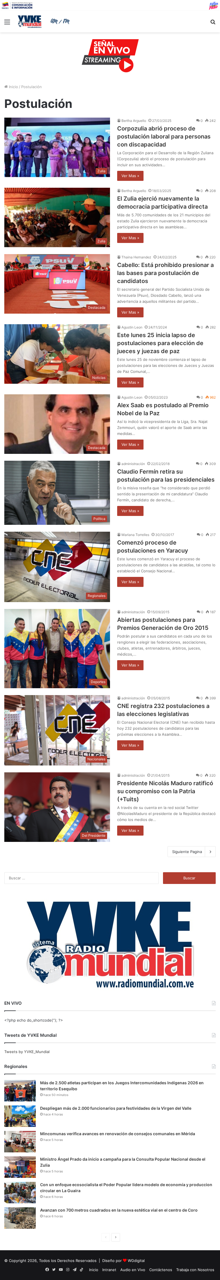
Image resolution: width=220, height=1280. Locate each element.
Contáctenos (160, 1269)
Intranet (109, 1269)
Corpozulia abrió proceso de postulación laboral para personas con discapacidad (164, 136)
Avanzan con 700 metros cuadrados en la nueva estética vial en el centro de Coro (119, 1210)
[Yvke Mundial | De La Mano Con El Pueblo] (44, 21)
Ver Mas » (130, 175)
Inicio (13, 86)
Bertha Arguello (133, 120)
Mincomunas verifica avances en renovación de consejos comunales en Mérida (117, 1133)
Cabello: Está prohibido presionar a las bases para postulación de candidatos (165, 273)
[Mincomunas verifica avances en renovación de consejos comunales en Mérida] (20, 1141)
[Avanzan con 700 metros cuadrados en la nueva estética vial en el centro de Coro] (20, 1218)
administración (133, 464)
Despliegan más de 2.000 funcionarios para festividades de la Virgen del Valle (115, 1108)
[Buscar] (213, 23)
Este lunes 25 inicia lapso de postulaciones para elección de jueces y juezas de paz (160, 343)
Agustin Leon (131, 327)
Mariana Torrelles (135, 535)
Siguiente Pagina (187, 851)
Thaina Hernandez (136, 257)
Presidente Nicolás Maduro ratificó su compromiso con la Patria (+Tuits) (165, 791)
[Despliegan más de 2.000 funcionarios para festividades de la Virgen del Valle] (20, 1116)
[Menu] (7, 23)
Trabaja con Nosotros (195, 1269)
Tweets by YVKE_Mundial (27, 1051)
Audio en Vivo (132, 1269)
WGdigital (136, 1260)
